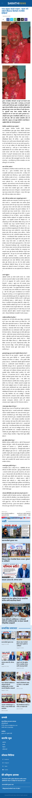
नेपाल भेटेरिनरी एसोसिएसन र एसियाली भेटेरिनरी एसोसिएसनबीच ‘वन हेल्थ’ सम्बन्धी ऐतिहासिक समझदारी (15, 621)
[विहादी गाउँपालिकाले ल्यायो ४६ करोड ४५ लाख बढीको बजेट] (24, 676)
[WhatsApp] (15, 19)
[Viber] (25, 19)
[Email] (18, 19)
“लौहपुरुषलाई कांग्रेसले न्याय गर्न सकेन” (11, 789)
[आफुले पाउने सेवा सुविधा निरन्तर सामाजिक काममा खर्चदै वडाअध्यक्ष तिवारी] (16, 590)
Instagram (6, 763)
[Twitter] (11, 19)
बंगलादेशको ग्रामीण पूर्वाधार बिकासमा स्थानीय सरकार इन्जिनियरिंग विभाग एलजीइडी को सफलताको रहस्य (14, 780)
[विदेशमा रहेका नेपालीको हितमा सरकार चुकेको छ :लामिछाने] (16, 550)
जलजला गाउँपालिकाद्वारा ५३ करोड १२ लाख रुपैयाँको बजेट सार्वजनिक (8, 707)
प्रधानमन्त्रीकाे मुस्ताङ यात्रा (9, 540)
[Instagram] (3, 763)
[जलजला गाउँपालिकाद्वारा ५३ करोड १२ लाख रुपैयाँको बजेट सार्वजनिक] (8, 698)
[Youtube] (3, 769)
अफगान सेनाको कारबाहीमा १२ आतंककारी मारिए (8, 514)
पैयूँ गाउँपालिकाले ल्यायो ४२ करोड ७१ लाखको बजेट (23, 706)
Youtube (6, 770)
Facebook (6, 759)
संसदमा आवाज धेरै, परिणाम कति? (12, 580)
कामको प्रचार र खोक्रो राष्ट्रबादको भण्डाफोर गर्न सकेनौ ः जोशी (23, 514)
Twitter (5, 766)
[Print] (22, 19)
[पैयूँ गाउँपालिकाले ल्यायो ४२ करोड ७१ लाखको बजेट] (24, 698)
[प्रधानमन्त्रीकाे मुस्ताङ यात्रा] (16, 532)
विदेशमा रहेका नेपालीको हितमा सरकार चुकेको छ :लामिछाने (16, 560)
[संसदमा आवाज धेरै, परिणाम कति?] (16, 571)
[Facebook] (8, 19)
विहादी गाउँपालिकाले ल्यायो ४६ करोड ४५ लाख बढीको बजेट (23, 684)
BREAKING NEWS (5, 537)
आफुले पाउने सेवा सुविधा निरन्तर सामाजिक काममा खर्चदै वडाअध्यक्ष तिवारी (15, 599)
